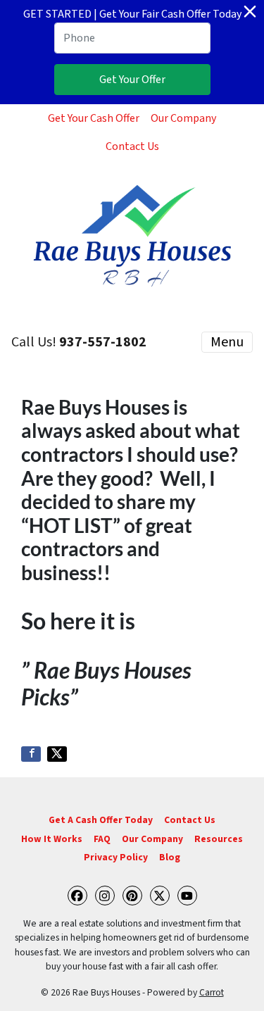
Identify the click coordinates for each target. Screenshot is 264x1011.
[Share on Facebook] (31, 754)
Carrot (211, 992)
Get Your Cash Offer (93, 118)
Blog (169, 857)
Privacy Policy (116, 857)
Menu (227, 342)
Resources (218, 839)
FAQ (102, 839)
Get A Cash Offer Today (101, 820)
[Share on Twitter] (57, 754)
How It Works (51, 839)
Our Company (183, 118)
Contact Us (132, 146)
